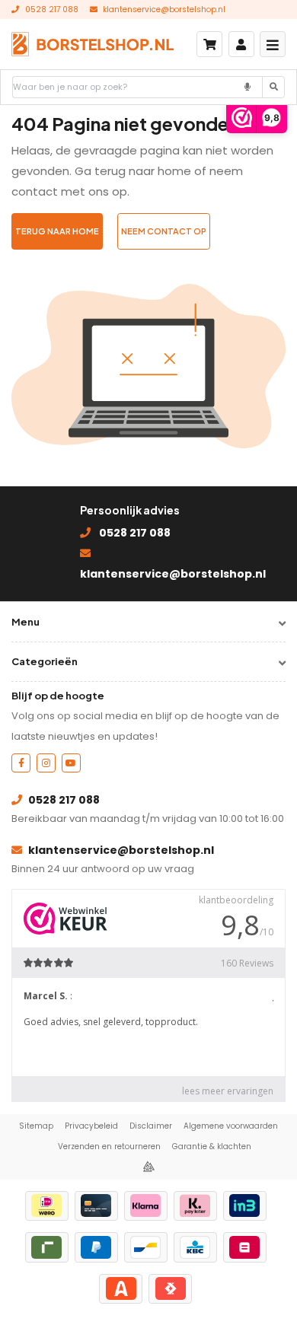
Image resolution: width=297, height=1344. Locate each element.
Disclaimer (150, 1126)
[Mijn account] (209, 44)
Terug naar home (57, 231)
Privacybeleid (91, 1126)
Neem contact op (163, 231)
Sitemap (36, 1126)
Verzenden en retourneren (109, 1146)
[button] (248, 87)
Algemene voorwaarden (231, 1126)
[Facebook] (20, 762)
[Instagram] (46, 762)
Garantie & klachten (211, 1146)
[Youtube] (71, 762)
